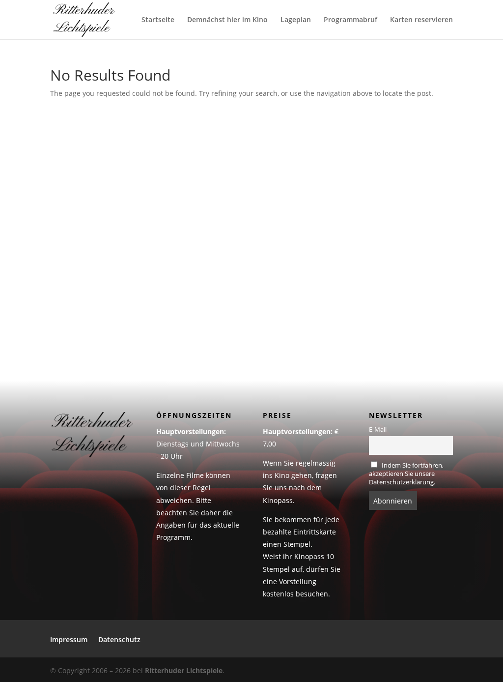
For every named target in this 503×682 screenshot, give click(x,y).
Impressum (68, 640)
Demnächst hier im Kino (227, 20)
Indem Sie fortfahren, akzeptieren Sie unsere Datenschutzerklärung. (406, 473)
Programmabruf (350, 20)
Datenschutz (119, 640)
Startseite (157, 20)
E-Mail (378, 429)
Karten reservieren (421, 20)
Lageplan (295, 20)
